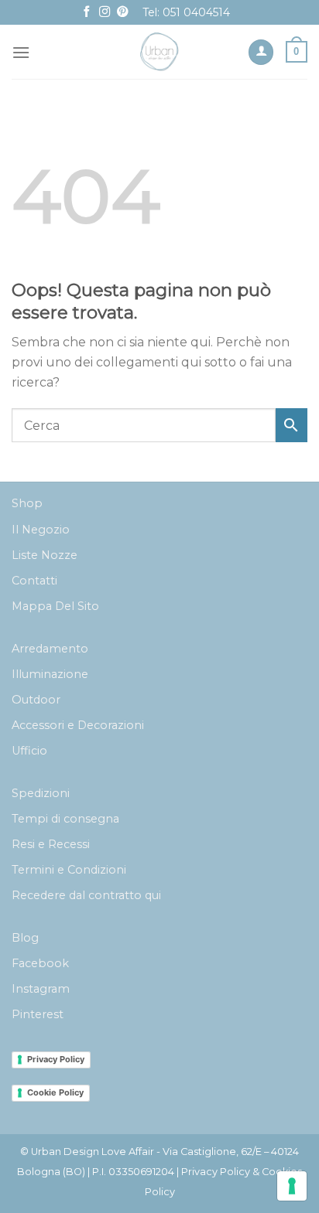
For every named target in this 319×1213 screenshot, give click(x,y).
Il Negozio (41, 530)
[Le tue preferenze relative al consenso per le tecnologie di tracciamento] (292, 1186)
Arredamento (50, 649)
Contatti (34, 581)
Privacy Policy (55, 1059)
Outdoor (36, 700)
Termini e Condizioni (69, 870)
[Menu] (21, 52)
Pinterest (37, 1014)
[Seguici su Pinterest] (122, 12)
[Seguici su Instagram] (104, 12)
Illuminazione (50, 674)
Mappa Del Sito (55, 606)
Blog (25, 938)
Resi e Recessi (51, 844)
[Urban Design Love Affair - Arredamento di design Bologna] (159, 52)
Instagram (41, 989)
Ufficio (29, 751)
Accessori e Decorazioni (78, 725)
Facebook (40, 963)
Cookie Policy (55, 1092)
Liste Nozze (44, 555)
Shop (27, 503)
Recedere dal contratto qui (86, 895)
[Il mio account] (261, 52)
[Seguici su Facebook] (86, 12)
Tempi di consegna (65, 819)
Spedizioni (41, 793)
